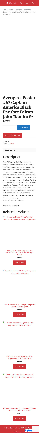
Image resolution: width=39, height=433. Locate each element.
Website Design (18, 432)
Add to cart (23, 128)
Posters (11, 10)
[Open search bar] (21, 3)
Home (5, 10)
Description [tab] (10, 150)
